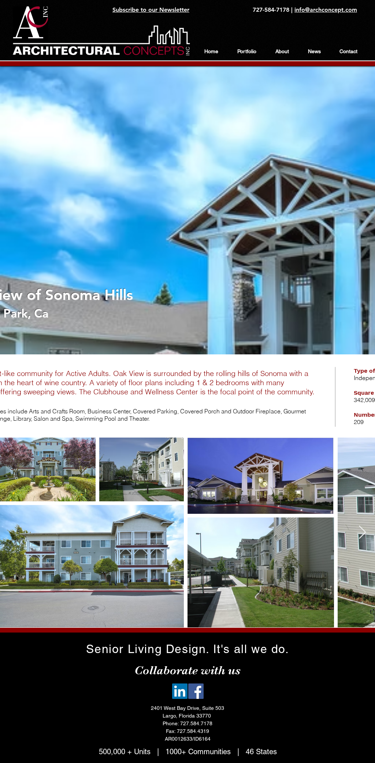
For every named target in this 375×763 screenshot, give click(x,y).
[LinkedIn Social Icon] (180, 691)
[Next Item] (362, 533)
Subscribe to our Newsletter (150, 9)
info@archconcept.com (325, 9)
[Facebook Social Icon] (196, 691)
